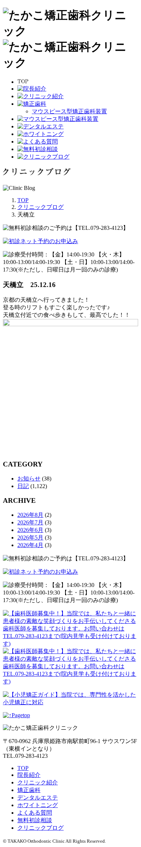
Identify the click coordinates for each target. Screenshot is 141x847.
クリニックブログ (40, 828)
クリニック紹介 (37, 782)
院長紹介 (28, 775)
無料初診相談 (34, 820)
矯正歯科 (28, 790)
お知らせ (28, 478)
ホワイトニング (37, 805)
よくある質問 (34, 813)
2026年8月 (30, 515)
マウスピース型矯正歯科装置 (69, 111)
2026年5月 (30, 537)
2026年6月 (30, 530)
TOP (23, 768)
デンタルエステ (37, 797)
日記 (23, 486)
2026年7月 (30, 522)
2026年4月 (30, 545)
